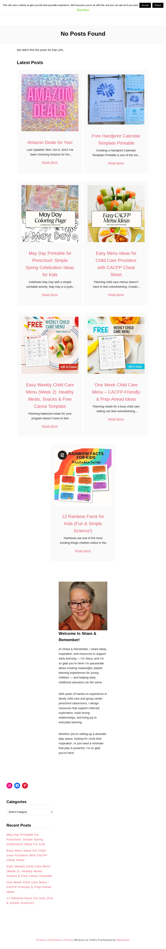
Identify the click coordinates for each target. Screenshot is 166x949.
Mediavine (123, 940)
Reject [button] (158, 5)
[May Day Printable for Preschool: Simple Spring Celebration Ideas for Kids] (49, 213)
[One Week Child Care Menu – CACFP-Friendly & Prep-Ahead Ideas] (116, 345)
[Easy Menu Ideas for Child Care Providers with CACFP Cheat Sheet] (116, 213)
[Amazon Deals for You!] (49, 102)
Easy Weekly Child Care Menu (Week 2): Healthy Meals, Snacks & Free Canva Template (29, 871)
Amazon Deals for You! (50, 142)
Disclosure (54, 940)
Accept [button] (145, 5)
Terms (68, 940)
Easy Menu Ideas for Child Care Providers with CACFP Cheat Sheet (26, 855)
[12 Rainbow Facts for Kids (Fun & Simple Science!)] (83, 476)
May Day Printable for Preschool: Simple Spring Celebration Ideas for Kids (25, 839)
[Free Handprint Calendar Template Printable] (116, 99)
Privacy (41, 940)
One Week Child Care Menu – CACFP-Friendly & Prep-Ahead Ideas (116, 392)
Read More (50, 163)
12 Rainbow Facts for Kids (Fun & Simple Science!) (83, 523)
